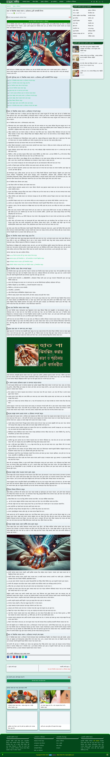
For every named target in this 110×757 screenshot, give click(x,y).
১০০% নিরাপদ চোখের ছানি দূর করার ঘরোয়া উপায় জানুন (23, 255)
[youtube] (96, 2)
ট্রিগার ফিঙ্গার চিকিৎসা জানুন (16, 100)
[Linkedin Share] (17, 657)
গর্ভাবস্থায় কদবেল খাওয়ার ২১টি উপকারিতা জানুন (21, 262)
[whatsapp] (94, 2)
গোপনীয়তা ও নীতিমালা (39, 746)
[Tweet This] (11, 657)
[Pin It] (14, 657)
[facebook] (91, 2)
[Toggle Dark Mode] (100, 1)
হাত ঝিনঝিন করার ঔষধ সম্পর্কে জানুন (18, 85)
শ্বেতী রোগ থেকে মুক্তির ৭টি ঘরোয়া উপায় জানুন (51, 726)
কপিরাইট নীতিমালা (38, 748)
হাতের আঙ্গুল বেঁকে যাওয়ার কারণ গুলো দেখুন (20, 98)
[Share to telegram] (26, 657)
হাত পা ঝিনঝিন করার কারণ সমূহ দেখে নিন (19, 83)
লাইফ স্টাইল (59, 746)
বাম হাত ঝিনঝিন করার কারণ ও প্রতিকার (38, 21)
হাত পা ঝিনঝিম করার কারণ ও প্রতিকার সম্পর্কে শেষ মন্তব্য (23, 105)
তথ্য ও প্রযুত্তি (59, 743)
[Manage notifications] (107, 754)
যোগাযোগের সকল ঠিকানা (39, 743)
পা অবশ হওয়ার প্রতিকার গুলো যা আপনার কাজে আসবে (22, 93)
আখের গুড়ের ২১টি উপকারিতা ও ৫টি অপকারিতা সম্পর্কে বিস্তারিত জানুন (27, 258)
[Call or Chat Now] (2, 755)
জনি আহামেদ (96, 741)
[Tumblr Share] (20, 657)
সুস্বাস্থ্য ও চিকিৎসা (60, 741)
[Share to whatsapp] (23, 657)
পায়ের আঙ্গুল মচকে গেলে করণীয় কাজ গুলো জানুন (21, 103)
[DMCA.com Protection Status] (52, 755)
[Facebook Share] (8, 657)
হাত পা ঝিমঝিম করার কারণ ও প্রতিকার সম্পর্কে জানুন (22, 80)
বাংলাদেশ (58, 748)
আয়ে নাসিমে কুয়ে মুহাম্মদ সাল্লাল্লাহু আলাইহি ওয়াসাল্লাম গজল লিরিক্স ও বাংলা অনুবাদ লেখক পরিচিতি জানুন (90, 49)
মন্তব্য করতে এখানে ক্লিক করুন (39, 680)
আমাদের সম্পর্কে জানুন (39, 741)
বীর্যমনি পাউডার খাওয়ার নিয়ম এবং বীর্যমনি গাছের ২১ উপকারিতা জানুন (26, 265)
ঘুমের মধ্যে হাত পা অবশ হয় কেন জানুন (18, 90)
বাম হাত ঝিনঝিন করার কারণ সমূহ (17, 88)
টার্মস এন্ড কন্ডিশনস (38, 750)
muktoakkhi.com (69, 755)
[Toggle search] (102, 1)
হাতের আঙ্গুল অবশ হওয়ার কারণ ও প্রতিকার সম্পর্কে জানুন (23, 95)
